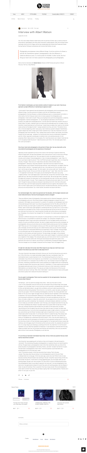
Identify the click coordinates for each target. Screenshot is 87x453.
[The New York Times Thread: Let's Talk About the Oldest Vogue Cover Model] (21, 395)
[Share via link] (29, 375)
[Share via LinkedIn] (25, 375)
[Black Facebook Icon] (83, 6)
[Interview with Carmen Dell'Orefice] (65, 395)
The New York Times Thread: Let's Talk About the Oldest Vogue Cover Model (20, 403)
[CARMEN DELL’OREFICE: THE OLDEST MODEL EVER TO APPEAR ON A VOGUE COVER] (43, 395)
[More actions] (68, 28)
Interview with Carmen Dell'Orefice (63, 403)
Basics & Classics (21, 19)
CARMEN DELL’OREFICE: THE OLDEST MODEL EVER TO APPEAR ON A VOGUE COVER (42, 403)
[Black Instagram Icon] (79, 6)
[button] (73, 19)
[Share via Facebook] (19, 375)
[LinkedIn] (81, 6)
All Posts (13, 19)
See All (74, 387)
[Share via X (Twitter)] (22, 375)
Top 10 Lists (30, 19)
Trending (37, 19)
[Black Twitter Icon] (86, 6)
